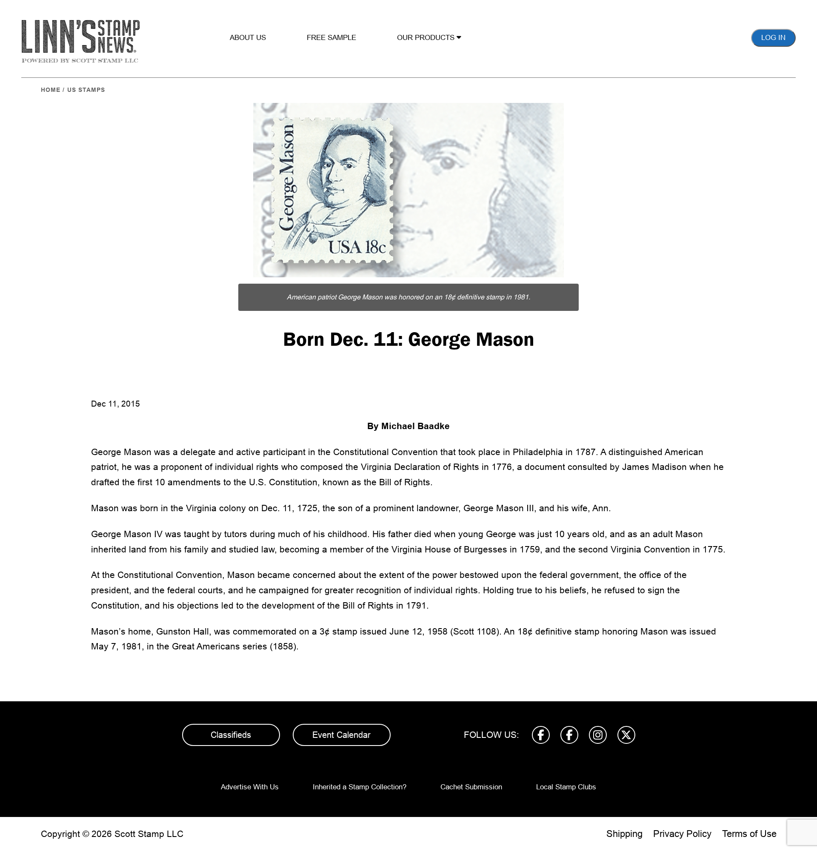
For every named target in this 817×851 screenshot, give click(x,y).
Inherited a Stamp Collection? (359, 787)
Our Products (427, 38)
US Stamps (86, 89)
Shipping (624, 833)
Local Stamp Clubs (566, 787)
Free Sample (331, 38)
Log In (773, 38)
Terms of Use (749, 833)
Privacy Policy (682, 833)
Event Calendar (341, 735)
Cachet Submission (471, 787)
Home (50, 89)
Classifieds (231, 735)
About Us (248, 38)
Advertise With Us (250, 787)
